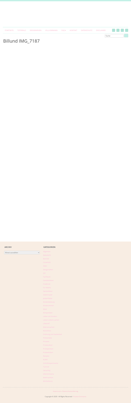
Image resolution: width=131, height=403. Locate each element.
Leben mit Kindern (50, 316)
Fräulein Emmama (79, 396)
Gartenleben (48, 291)
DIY (44, 273)
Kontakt (73, 30)
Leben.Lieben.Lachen (51, 320)
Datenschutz (86, 30)
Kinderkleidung (49, 302)
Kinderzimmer (48, 305)
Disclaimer (101, 30)
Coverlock (47, 262)
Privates (46, 341)
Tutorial (46, 367)
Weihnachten (48, 377)
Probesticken (48, 352)
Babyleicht (47, 255)
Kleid (45, 309)
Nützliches (47, 331)
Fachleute (47, 277)
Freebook (46, 284)
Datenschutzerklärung (70, 391)
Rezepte (46, 356)
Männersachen (48, 327)
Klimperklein (48, 313)
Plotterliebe (47, 338)
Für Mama (47, 287)
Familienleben (48, 280)
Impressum (57, 391)
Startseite (9, 30)
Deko (45, 266)
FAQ (63, 30)
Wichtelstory (48, 381)
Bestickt (46, 259)
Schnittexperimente (50, 363)
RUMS (45, 359)
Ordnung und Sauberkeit (52, 334)
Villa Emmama (51, 30)
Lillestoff (46, 323)
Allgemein (47, 251)
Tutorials (21, 30)
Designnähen (35, 30)
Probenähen (48, 345)
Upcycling (46, 370)
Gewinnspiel (47, 295)
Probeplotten (48, 349)
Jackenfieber (47, 298)
